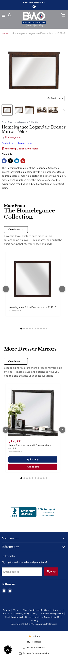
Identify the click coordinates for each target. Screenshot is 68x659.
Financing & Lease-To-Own (36, 610)
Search (6, 610)
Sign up (51, 571)
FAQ (35, 613)
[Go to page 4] (30, 328)
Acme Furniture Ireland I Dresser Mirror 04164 (29, 447)
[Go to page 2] (24, 328)
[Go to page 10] (46, 328)
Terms (16, 610)
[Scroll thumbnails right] (63, 110)
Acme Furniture (15, 451)
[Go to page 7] (38, 328)
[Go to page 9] (44, 328)
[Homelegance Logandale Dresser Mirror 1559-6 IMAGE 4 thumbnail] (41, 110)
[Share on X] (10, 160)
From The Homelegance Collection (20, 122)
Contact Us (7, 613)
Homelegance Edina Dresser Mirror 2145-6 (32, 307)
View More (14, 229)
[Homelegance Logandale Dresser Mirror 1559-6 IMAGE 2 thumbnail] (18, 110)
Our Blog (34, 620)
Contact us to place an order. (17, 143)
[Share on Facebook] (4, 160)
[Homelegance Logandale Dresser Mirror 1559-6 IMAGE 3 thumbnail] (30, 110)
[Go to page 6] (35, 328)
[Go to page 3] (27, 328)
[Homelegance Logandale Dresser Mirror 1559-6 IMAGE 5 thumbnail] (53, 110)
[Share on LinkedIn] (16, 160)
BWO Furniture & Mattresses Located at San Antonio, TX (32, 617)
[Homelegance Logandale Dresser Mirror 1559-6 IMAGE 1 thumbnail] (7, 110)
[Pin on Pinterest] (22, 160)
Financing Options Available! (21, 148)
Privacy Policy (22, 613)
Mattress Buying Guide (52, 613)
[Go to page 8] (41, 328)
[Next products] (62, 289)
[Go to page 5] (32, 328)
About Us (56, 610)
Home (5, 33)
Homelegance (12, 137)
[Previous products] (6, 289)
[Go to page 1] (21, 329)
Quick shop (32, 459)
